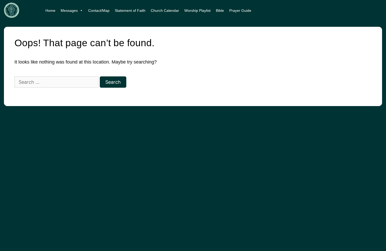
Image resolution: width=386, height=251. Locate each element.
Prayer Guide (240, 10)
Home (50, 10)
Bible (220, 10)
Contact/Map (98, 10)
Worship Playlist (197, 10)
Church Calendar (165, 10)
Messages (69, 10)
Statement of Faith (130, 10)
